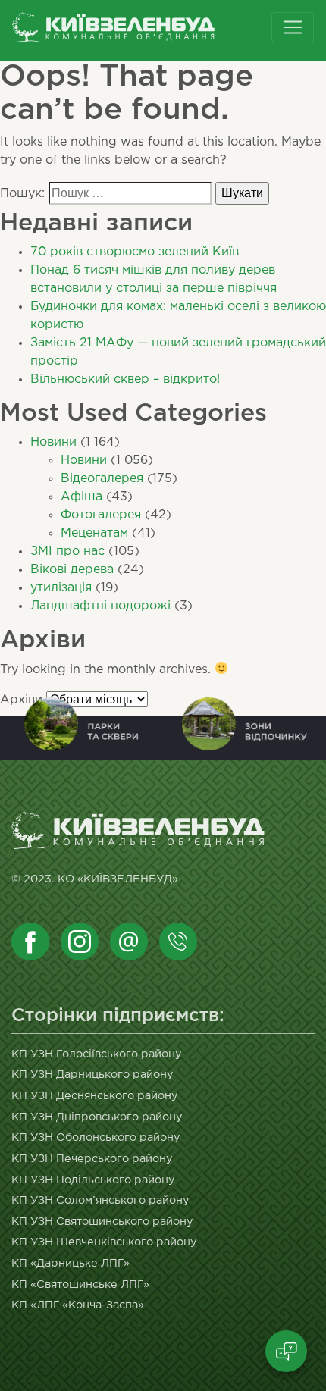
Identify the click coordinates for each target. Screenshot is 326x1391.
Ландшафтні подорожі (100, 606)
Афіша (81, 497)
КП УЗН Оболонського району (95, 1137)
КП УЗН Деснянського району (94, 1096)
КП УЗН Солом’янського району (100, 1200)
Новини (53, 442)
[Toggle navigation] (292, 27)
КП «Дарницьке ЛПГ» (70, 1263)
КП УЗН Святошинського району (102, 1222)
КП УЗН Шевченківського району (104, 1242)
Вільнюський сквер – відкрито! (125, 379)
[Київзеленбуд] (139, 30)
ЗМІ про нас (67, 551)
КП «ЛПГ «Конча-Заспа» (77, 1305)
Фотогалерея (101, 515)
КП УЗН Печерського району (92, 1159)
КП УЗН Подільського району (93, 1180)
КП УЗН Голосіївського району (96, 1054)
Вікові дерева (72, 569)
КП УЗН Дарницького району (92, 1074)
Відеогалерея (102, 478)
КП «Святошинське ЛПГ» (80, 1284)
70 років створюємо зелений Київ (134, 252)
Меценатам (94, 533)
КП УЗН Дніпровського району (97, 1117)
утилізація (61, 588)
